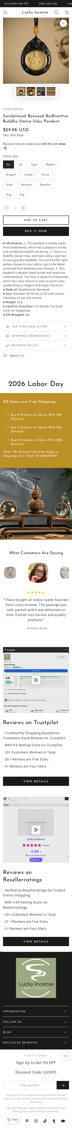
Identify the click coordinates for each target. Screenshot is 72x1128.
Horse (45, 174)
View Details (35, 781)
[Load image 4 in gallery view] (51, 91)
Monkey (26, 184)
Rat (8, 164)
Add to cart (36, 220)
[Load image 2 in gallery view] (31, 91)
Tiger (34, 164)
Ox (21, 164)
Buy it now (36, 231)
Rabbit (50, 164)
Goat (9, 184)
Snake (29, 174)
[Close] (65, 1055)
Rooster (45, 184)
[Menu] (5, 12)
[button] (56, 12)
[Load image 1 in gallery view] (21, 91)
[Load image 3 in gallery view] (41, 91)
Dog (9, 194)
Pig (22, 194)
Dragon (11, 174)
